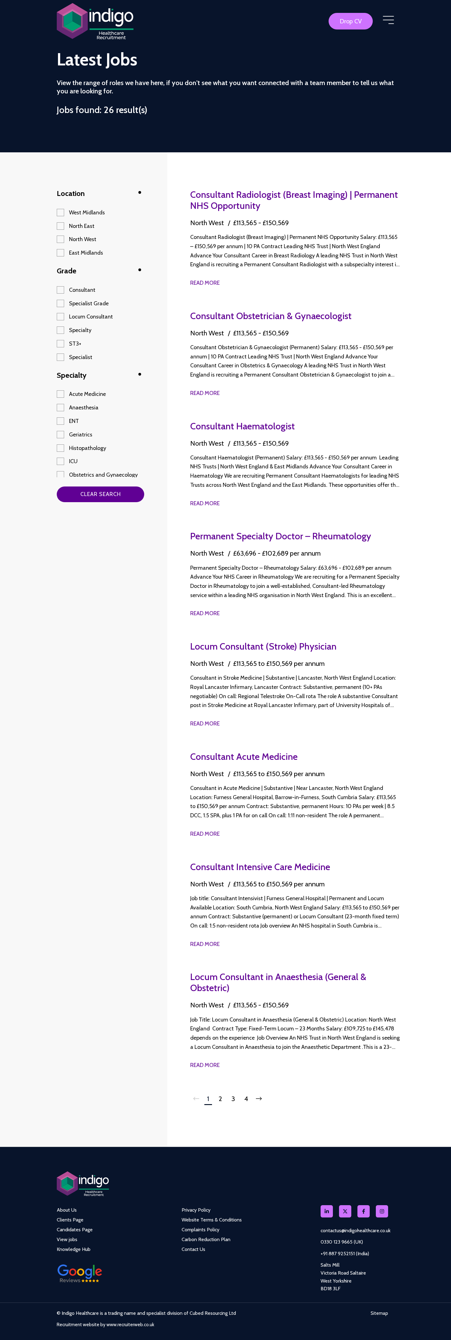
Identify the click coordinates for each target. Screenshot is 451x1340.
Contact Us (193, 1249)
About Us (67, 1210)
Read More (205, 282)
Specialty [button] (80, 330)
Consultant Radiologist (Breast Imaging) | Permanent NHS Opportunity (294, 200)
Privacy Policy (196, 1210)
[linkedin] (327, 1211)
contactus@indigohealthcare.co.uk (356, 1230)
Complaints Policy (200, 1230)
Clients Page (70, 1220)
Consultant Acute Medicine (244, 756)
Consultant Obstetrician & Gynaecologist (271, 316)
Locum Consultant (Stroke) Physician (263, 646)
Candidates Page (75, 1230)
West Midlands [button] (87, 212)
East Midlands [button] (86, 252)
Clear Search (100, 494)
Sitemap (379, 1313)
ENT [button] (74, 421)
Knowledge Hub (74, 1249)
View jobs (67, 1239)
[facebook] (363, 1211)
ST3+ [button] (75, 343)
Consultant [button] (82, 290)
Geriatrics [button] (80, 434)
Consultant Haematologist (242, 426)
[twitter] (345, 1211)
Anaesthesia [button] (83, 407)
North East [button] (81, 226)
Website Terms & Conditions (212, 1220)
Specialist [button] (80, 357)
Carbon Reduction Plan (206, 1239)
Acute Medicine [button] (87, 394)
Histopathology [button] (87, 448)
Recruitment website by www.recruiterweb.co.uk (105, 1324)
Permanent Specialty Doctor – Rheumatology (280, 536)
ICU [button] (73, 461)
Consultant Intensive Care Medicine (260, 867)
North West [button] (82, 239)
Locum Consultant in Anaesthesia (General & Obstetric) (278, 982)
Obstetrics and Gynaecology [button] (103, 474)
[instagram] (382, 1211)
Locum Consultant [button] (91, 316)
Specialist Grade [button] (89, 303)
